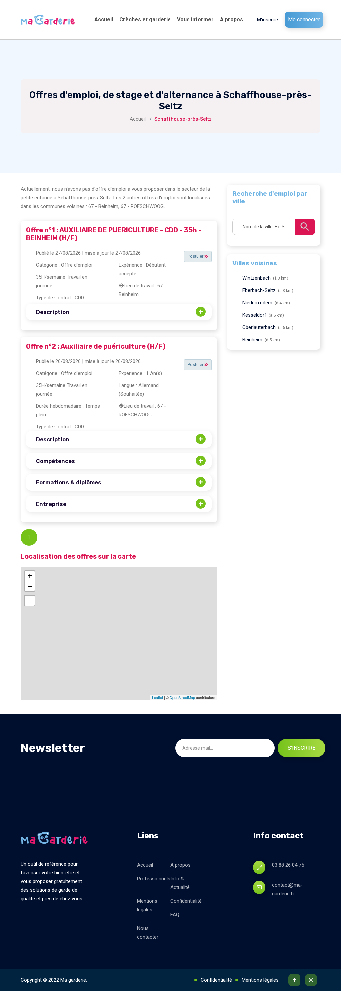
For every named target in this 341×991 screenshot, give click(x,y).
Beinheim (252, 340)
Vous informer (195, 19)
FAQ (174, 915)
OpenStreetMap (182, 697)
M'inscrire (267, 20)
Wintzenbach (256, 278)
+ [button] (30, 576)
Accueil (103, 19)
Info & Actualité (180, 883)
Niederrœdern (257, 303)
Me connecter (304, 19)
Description (52, 312)
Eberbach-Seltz (259, 290)
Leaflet (157, 697)
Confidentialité (186, 901)
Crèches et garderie (145, 19)
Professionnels (153, 879)
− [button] (30, 586)
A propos (231, 19)
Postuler (196, 256)
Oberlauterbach (259, 327)
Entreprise (51, 504)
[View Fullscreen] (30, 601)
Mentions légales (147, 905)
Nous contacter (147, 932)
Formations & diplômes (68, 482)
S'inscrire (301, 748)
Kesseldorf (254, 315)
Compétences (55, 461)
